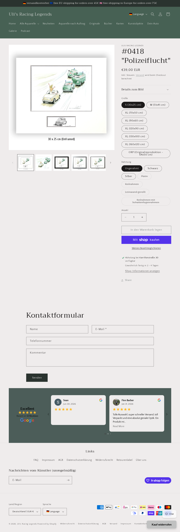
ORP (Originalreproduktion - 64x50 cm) (146, 153)
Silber (128, 176)
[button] (29, 23)
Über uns (141, 460)
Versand (140, 75)
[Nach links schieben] (13, 163)
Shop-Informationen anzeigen (142, 271)
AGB (60, 460)
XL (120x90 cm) (134, 128)
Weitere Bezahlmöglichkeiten (146, 248)
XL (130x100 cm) (135, 136)
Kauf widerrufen (162, 524)
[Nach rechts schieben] (110, 163)
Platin (146, 177)
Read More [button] (118, 426)
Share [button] (128, 280)
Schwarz (153, 168)
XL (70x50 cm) (134, 112)
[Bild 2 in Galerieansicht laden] (44, 162)
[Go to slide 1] (105, 433)
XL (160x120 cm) (135, 144)
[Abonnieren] (68, 480)
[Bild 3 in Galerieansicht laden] (61, 162)
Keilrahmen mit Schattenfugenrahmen (151, 202)
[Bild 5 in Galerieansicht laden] (97, 162)
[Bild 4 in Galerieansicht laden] (80, 162)
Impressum (48, 460)
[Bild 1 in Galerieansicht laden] (25, 162)
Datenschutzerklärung (79, 460)
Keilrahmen (134, 185)
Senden (37, 377)
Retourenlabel (125, 460)
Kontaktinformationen (144, 524)
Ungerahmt (132, 168)
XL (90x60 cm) (134, 120)
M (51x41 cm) (157, 105)
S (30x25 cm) (133, 105)
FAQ (36, 460)
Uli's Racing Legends (27, 524)
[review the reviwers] (100, 401)
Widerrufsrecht (104, 460)
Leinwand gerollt (137, 193)
